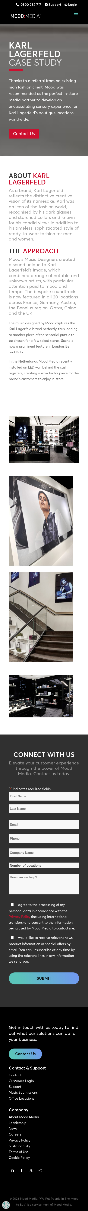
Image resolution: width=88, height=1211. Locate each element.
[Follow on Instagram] (40, 1170)
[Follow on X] (31, 1170)
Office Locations (21, 1098)
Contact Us (24, 133)
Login (72, 4)
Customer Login (21, 1081)
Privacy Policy (19, 917)
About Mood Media (24, 1117)
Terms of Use (19, 1152)
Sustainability (19, 1146)
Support (54, 4)
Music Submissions (23, 1092)
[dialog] (6, 1205)
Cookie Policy (19, 1157)
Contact (15, 1075)
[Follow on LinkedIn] (12, 1170)
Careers (15, 1134)
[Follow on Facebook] (21, 1170)
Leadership (17, 1123)
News (13, 1128)
